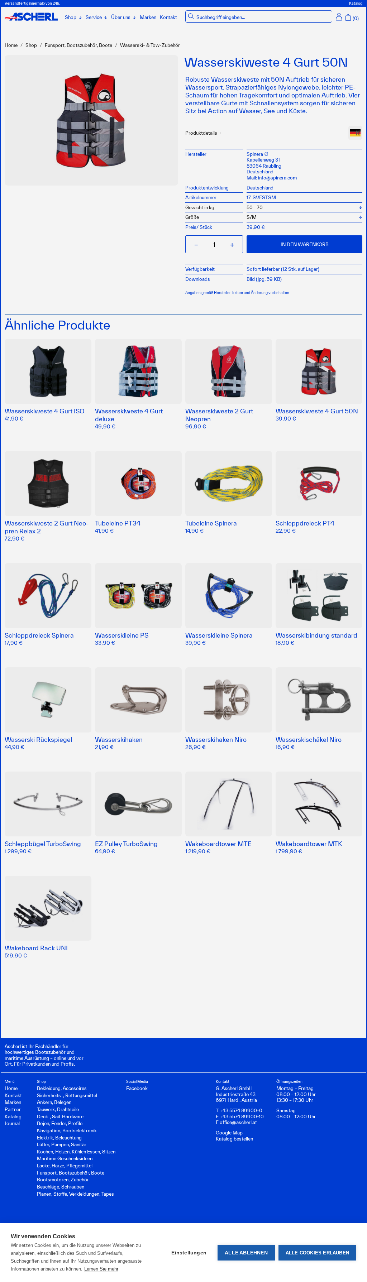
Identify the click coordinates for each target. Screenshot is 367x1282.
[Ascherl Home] (31, 17)
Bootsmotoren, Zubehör (63, 1179)
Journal (12, 1123)
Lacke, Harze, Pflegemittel (64, 1165)
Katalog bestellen (234, 1139)
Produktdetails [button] (201, 133)
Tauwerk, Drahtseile (58, 1109)
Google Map (229, 1132)
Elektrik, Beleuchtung (59, 1138)
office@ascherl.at (238, 1122)
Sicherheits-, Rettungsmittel (67, 1095)
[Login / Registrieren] (339, 16)
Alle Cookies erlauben (317, 1252)
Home (11, 45)
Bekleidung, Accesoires (62, 1088)
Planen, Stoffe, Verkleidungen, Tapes (75, 1194)
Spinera (255, 154)
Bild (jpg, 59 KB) (264, 279)
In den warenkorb (305, 244)
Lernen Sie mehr (101, 1269)
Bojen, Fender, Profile (59, 1123)
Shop (31, 45)
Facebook (137, 1088)
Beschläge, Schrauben (60, 1187)
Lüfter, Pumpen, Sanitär (61, 1144)
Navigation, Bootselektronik (67, 1130)
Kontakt (168, 17)
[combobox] (263, 17)
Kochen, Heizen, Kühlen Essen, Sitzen (76, 1151)
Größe (192, 217)
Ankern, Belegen (54, 1102)
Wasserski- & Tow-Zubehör (150, 45)
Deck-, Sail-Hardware (60, 1116)
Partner (13, 1109)
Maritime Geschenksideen (64, 1158)
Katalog (355, 3)
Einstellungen (188, 1252)
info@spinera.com (277, 178)
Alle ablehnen (246, 1252)
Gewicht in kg (199, 207)
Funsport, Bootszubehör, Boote (78, 45)
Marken (148, 17)
